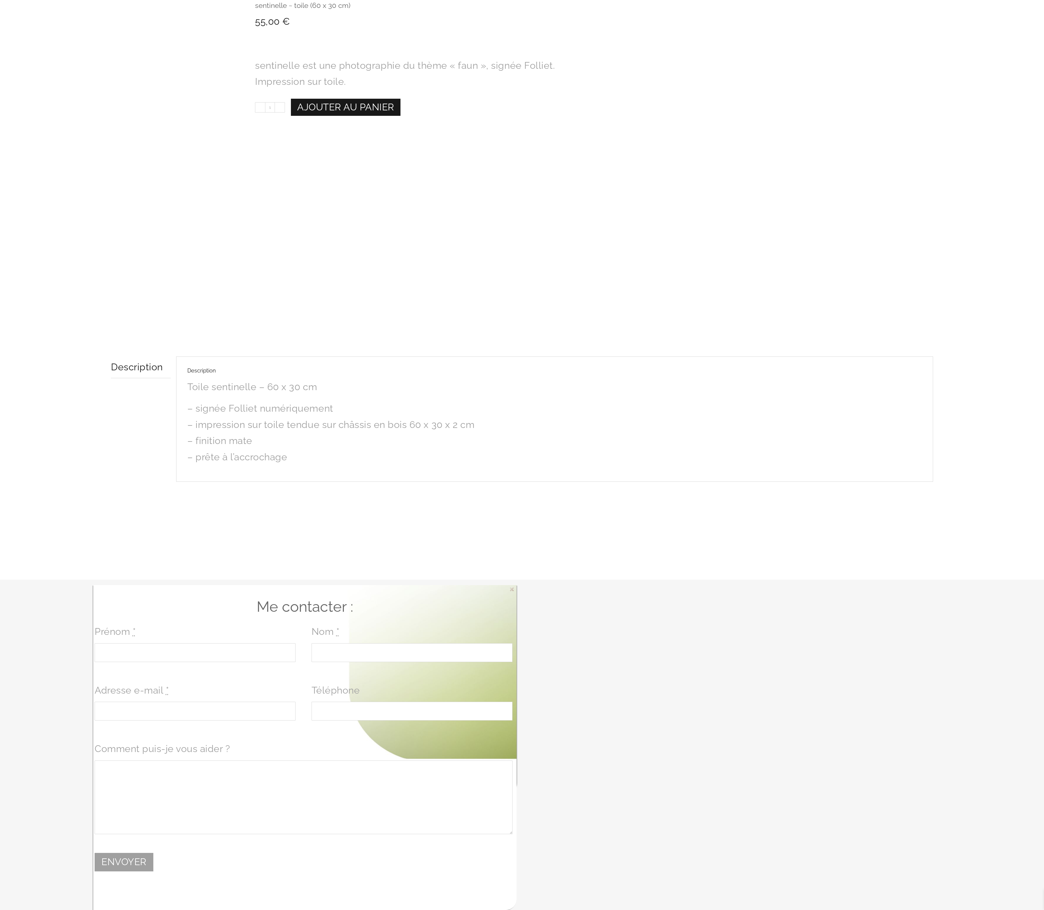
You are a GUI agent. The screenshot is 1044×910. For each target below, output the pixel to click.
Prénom (115, 631)
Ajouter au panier (345, 107)
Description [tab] (137, 367)
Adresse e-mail (132, 690)
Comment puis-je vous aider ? (162, 748)
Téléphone (336, 690)
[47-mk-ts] (179, 170)
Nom (326, 631)
